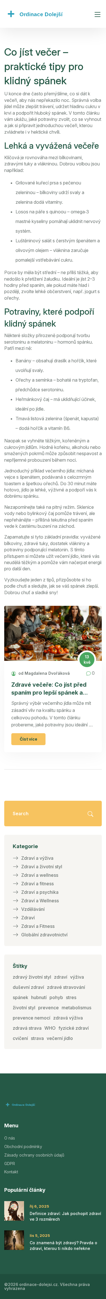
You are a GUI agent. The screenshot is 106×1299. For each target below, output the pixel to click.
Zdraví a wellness (39, 875)
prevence (48, 1007)
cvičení (20, 1038)
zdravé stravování (66, 987)
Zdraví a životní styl (41, 866)
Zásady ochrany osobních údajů (34, 1155)
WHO (50, 1028)
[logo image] (46, 13)
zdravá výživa (68, 1018)
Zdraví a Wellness (40, 900)
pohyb (56, 997)
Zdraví (28, 917)
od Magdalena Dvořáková (43, 673)
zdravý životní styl (32, 977)
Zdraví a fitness (37, 883)
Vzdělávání (33, 909)
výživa (77, 977)
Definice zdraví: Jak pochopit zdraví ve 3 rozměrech (65, 1216)
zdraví (60, 977)
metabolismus (76, 1007)
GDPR (9, 1163)
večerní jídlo (60, 1038)
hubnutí (39, 997)
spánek (20, 997)
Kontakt (11, 1171)
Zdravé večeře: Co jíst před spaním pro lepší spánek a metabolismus (48, 689)
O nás (9, 1138)
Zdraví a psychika (40, 892)
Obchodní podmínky (23, 1146)
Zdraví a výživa (37, 858)
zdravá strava (27, 1028)
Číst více (28, 739)
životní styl (24, 1007)
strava (37, 1038)
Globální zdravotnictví (44, 935)
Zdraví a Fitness (38, 926)
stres (71, 997)
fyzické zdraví (74, 1028)
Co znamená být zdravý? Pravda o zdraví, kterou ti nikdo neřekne (63, 1245)
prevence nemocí (31, 1018)
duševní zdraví (28, 987)
